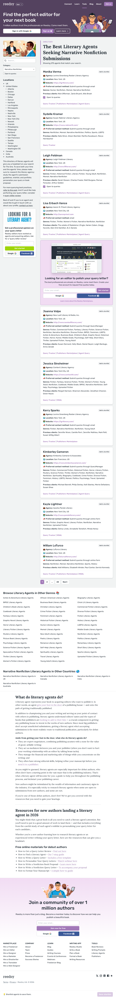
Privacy (13, 982)
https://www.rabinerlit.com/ (66, 125)
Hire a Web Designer (11, 966)
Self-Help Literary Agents (51, 647)
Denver (11, 100)
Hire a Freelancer (10, 947)
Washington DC (14, 149)
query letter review (13, 196)
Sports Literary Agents (87, 652)
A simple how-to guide (62, 870)
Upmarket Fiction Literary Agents (91, 656)
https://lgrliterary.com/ (64, 83)
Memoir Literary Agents (50, 629)
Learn (77, 4)
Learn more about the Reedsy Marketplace (76, 301)
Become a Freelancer (34, 956)
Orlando (11, 124)
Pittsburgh (12, 130)
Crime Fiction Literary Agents (52, 611)
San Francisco (14, 138)
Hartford (11, 102)
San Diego (12, 135)
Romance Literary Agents (51, 643)
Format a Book (76, 956)
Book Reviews (97, 947)
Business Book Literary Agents (53, 602)
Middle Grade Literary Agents (89, 629)
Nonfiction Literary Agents (88, 634)
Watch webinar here (67, 861)
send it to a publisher (28, 764)
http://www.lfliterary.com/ (65, 167)
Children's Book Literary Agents (16, 607)
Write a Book (75, 950)
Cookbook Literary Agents (14, 611)
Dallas (10, 97)
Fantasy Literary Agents (13, 616)
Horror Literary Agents (12, 625)
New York (12, 116)
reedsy (8, 4)
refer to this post (10, 190)
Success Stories (32, 959)
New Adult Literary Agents (51, 634)
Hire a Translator (10, 963)
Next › (65, 582)
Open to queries (10, 74)
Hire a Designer (9, 953)
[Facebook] (108, 976)
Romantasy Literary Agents (89, 643)
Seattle (11, 140)
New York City (13, 119)
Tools (84, 4)
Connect (68, 4)
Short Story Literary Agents (89, 647)
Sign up (46, 31)
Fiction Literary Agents (87, 616)
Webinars (51, 959)
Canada (9, 151)
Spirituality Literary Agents (51, 652)
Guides (50, 950)
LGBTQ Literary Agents (87, 625)
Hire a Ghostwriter (10, 959)
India (8, 154)
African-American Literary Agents (54, 598)
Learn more (61, 31)
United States (11, 86)
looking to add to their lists (53, 720)
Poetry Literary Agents (49, 638)
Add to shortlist (104, 72)
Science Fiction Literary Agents (16, 647)
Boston (11, 92)
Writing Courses (54, 953)
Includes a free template (59, 857)
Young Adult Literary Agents (52, 661)
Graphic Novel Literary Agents (16, 620)
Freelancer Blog (54, 963)
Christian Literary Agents (51, 607)
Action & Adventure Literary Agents (18, 598)
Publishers (96, 956)
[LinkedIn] (104, 976)
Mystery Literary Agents (13, 634)
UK (7, 84)
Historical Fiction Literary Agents (54, 620)
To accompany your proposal (73, 867)
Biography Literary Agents (88, 598)
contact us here (26, 205)
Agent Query (84, 104)
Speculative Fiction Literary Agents (18, 652)
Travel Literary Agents (49, 656)
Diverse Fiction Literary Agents (90, 611)
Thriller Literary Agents (13, 656)
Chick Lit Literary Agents (87, 602)
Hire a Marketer (9, 956)
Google (11, 253)
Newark (11, 121)
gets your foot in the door (49, 705)
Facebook (25, 253)
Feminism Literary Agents (51, 616)
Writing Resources (77, 959)
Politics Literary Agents (87, 638)
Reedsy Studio (76, 947)
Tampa (10, 143)
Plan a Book (74, 953)
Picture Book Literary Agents (15, 638)
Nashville (11, 113)
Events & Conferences (56, 956)
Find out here (59, 851)
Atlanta (11, 89)
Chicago (11, 94)
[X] (97, 976)
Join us (108, 4)
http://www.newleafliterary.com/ (68, 322)
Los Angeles (13, 105)
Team (27, 950)
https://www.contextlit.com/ (66, 375)
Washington (13, 146)
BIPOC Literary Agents (12, 602)
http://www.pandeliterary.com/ (67, 515)
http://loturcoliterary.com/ (65, 557)
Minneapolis (13, 108)
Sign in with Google (20, 31)
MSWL (59, 400)
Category (6, 65)
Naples (10, 111)
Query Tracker (49, 104)
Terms (5, 982)
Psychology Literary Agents (15, 643)
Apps (18, 4)
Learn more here (68, 864)
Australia (9, 157)
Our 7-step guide (56, 854)
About (98, 4)
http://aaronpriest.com (64, 214)
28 (58, 582)
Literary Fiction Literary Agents (16, 629)
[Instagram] (100, 976)
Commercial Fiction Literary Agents (92, 607)
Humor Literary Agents (50, 625)
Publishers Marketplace (67, 104)
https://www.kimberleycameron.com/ (70, 463)
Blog (91, 4)
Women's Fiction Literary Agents (16, 661)
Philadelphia (13, 127)
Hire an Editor (9, 950)
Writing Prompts (98, 950)
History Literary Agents (87, 620)
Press (27, 953)
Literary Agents (98, 953)
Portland (11, 132)
